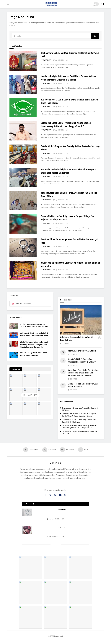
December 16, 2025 (54, 519)
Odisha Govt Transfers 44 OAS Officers (82, 351)
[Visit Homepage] (51, 4)
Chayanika (62, 510)
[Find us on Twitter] (50, 495)
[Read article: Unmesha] (27, 530)
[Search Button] (103, 4)
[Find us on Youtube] (60, 495)
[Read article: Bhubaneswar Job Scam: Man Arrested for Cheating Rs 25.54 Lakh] (23, 61)
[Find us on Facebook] (45, 495)
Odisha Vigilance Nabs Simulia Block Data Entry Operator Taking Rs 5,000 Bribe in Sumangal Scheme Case (34, 344)
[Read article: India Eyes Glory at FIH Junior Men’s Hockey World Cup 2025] (13, 355)
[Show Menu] (8, 4)
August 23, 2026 (59, 60)
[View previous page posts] (53, 544)
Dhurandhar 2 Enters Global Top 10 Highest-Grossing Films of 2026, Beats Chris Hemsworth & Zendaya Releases (83, 373)
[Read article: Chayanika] (27, 512)
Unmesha (61, 527)
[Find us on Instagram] (55, 495)
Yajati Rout (47, 60)
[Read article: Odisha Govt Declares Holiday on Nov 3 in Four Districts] (81, 320)
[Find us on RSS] (65, 495)
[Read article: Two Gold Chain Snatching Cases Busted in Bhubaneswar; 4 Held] (23, 247)
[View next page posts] (58, 544)
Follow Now (31, 395)
